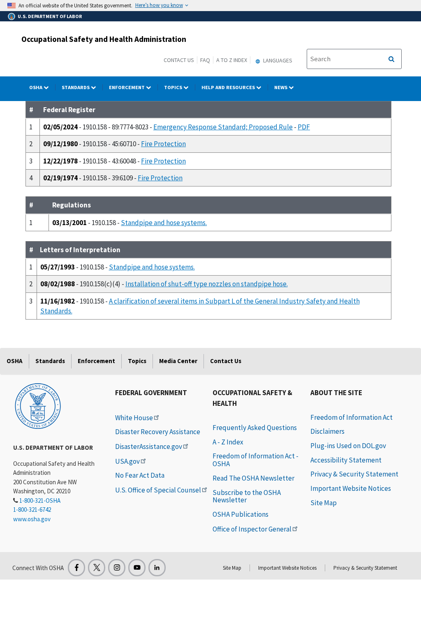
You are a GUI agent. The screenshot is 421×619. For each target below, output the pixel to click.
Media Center (178, 361)
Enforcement (127, 87)
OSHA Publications (240, 514)
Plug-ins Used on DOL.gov (348, 445)
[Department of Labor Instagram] (116, 567)
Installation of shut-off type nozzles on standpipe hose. (206, 283)
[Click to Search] (391, 59)
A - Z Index (228, 441)
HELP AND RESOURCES (228, 87)
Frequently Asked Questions (255, 427)
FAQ (205, 60)
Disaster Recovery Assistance (157, 431)
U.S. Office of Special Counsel (158, 490)
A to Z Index (231, 60)
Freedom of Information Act (351, 417)
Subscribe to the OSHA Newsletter (247, 496)
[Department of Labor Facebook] (76, 567)
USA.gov (127, 461)
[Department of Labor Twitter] (96, 567)
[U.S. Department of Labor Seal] (37, 405)
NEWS (281, 87)
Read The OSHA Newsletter (253, 478)
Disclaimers (327, 431)
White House (134, 417)
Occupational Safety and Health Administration (103, 39)
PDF (304, 126)
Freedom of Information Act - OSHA (255, 459)
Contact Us (179, 60)
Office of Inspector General (252, 529)
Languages (277, 60)
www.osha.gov (32, 519)
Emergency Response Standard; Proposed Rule (223, 126)
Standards (76, 87)
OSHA (36, 87)
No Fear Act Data (139, 475)
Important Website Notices (350, 488)
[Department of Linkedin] (157, 567)
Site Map (323, 502)
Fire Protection (163, 143)
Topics (173, 87)
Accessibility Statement (346, 460)
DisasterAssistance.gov (148, 446)
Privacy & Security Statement (354, 474)
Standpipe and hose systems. (164, 222)
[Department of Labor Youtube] (137, 567)
